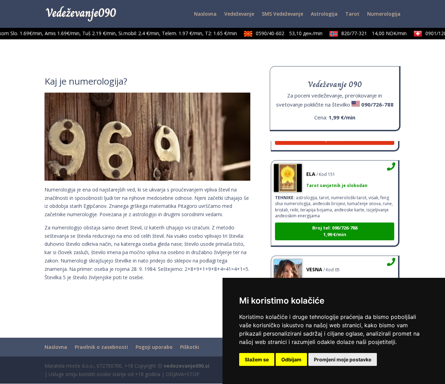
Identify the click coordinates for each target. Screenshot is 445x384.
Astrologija (324, 14)
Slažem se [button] (257, 359)
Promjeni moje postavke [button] (342, 359)
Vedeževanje (239, 14)
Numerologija (383, 14)
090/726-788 (377, 104)
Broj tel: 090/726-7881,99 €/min (334, 227)
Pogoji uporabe (154, 347)
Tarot (352, 14)
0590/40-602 (285, 33)
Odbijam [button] (291, 359)
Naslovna (205, 14)
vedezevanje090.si (186, 365)
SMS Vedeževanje (282, 14)
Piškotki (189, 347)
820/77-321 (370, 33)
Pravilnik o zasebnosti (101, 347)
